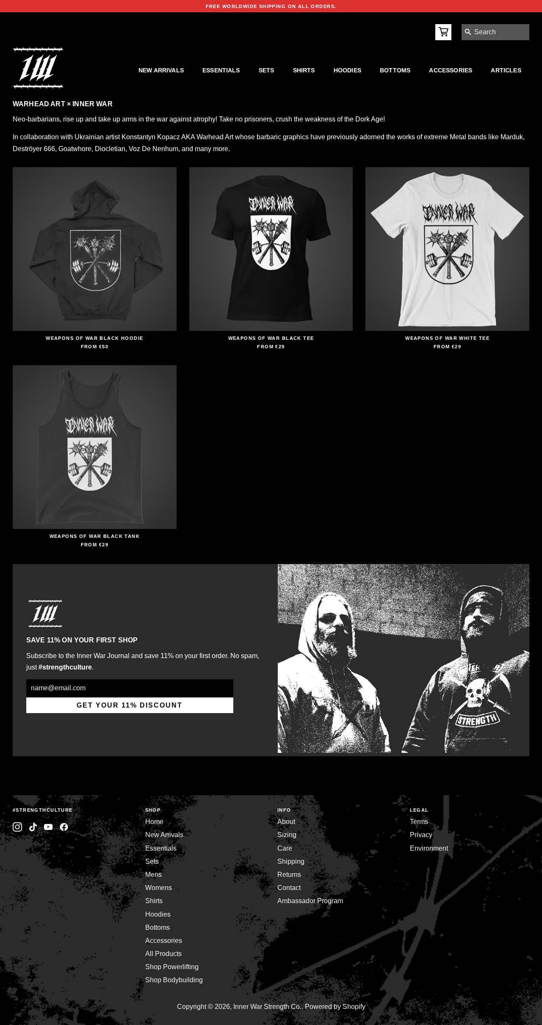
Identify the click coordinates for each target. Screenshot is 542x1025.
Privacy (421, 834)
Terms (419, 821)
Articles (506, 70)
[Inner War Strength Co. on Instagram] (17, 827)
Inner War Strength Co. (267, 1006)
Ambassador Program (310, 900)
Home (154, 821)
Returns (289, 874)
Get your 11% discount (130, 705)
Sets (266, 70)
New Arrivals (161, 70)
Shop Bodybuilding (174, 980)
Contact (289, 887)
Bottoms (395, 70)
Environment (429, 848)
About (286, 821)
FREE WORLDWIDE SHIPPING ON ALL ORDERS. (271, 6)
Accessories (450, 70)
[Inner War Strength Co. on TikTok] (33, 827)
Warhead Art (214, 137)
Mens (153, 874)
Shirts (304, 70)
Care (284, 848)
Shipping (290, 861)
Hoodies (347, 70)
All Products (163, 953)
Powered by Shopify (335, 1006)
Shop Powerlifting (172, 966)
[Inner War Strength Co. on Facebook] (48, 827)
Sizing (286, 834)
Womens (158, 887)
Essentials (221, 70)
